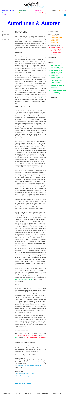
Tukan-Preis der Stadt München (27, 335)
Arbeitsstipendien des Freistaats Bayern (57, 48)
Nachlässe (5, 15)
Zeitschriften (5, 13)
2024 (16, 337)
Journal (21, 15)
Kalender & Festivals (41, 15)
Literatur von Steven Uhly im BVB (25, 373)
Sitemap (18, 393)
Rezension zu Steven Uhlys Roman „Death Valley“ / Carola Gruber (57, 72)
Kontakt (53, 10)
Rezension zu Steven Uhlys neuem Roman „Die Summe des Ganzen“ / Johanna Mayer (58, 86)
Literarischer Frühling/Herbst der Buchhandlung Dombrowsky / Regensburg (56, 39)
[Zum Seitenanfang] (65, 393)
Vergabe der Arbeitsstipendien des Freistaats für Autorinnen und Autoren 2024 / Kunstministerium (58, 79)
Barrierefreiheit (57, 393)
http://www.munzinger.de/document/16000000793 (28, 365)
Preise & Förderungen (41, 13)
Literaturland (22, 10)
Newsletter (54, 13)
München (43, 98)
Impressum (28, 393)
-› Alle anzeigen (53, 97)
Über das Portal (6, 393)
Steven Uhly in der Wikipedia (23, 376)
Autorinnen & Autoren (8, 10)
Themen (21, 13)
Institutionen (38, 10)
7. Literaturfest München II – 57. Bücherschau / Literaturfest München (58, 92)
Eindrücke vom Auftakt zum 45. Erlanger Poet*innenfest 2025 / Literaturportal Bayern (57, 66)
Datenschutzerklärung (42, 393)
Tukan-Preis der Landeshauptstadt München (56, 52)
